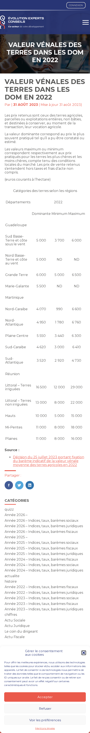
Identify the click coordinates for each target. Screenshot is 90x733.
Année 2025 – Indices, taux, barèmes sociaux (41, 543)
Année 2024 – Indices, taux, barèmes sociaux (42, 565)
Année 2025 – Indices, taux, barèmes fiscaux (41, 548)
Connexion (76, 5)
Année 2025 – (16, 537)
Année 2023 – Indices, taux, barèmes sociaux (42, 598)
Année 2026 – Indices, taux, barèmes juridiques (44, 526)
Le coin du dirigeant (21, 631)
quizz (9, 509)
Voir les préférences (45, 720)
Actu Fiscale (15, 637)
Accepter (45, 697)
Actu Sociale (15, 620)
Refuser (45, 709)
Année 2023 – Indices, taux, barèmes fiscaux (41, 604)
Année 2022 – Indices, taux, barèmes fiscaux (41, 587)
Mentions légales (45, 728)
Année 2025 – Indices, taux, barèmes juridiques (44, 554)
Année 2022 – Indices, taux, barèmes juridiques (44, 593)
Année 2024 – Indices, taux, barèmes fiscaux (41, 559)
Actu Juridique (17, 626)
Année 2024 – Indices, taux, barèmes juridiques (44, 570)
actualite (12, 576)
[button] (84, 653)
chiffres (11, 615)
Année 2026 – (16, 515)
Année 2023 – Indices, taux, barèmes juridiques (44, 609)
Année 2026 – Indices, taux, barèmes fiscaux (41, 532)
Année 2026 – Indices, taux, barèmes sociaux (41, 521)
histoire (11, 581)
